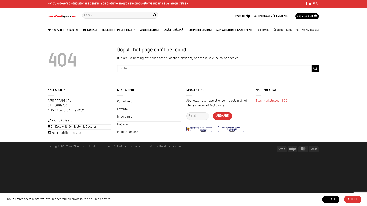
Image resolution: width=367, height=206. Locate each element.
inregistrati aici (179, 3)
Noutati (74, 30)
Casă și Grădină (173, 30)
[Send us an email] (314, 3)
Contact (92, 30)
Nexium (179, 146)
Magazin (57, 30)
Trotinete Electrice (199, 30)
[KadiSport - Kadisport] (62, 16)
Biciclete (107, 30)
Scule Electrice (149, 30)
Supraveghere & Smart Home (234, 30)
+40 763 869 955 (62, 120)
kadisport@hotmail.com (67, 132)
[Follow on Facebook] (306, 3)
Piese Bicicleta (126, 30)
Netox (133, 146)
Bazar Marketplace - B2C (271, 100)
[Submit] (154, 15)
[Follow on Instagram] (310, 3)
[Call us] (317, 3)
